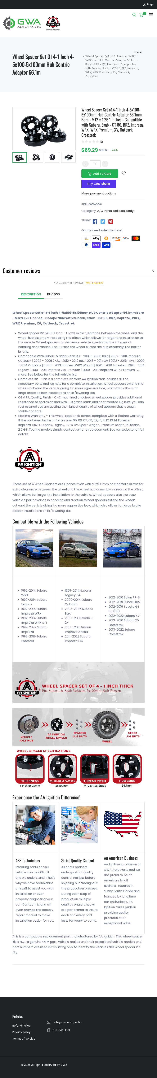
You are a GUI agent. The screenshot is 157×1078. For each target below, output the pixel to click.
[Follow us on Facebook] (95, 221)
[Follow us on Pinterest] (110, 221)
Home (138, 52)
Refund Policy (21, 1026)
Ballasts (119, 211)
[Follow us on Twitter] (102, 221)
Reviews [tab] (53, 294)
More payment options (98, 193)
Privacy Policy (21, 1032)
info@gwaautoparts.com (68, 1022)
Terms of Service (23, 1039)
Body (130, 211)
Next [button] (81, 158)
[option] (19, 158)
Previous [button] (7, 158)
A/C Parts (104, 211)
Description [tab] (31, 294)
